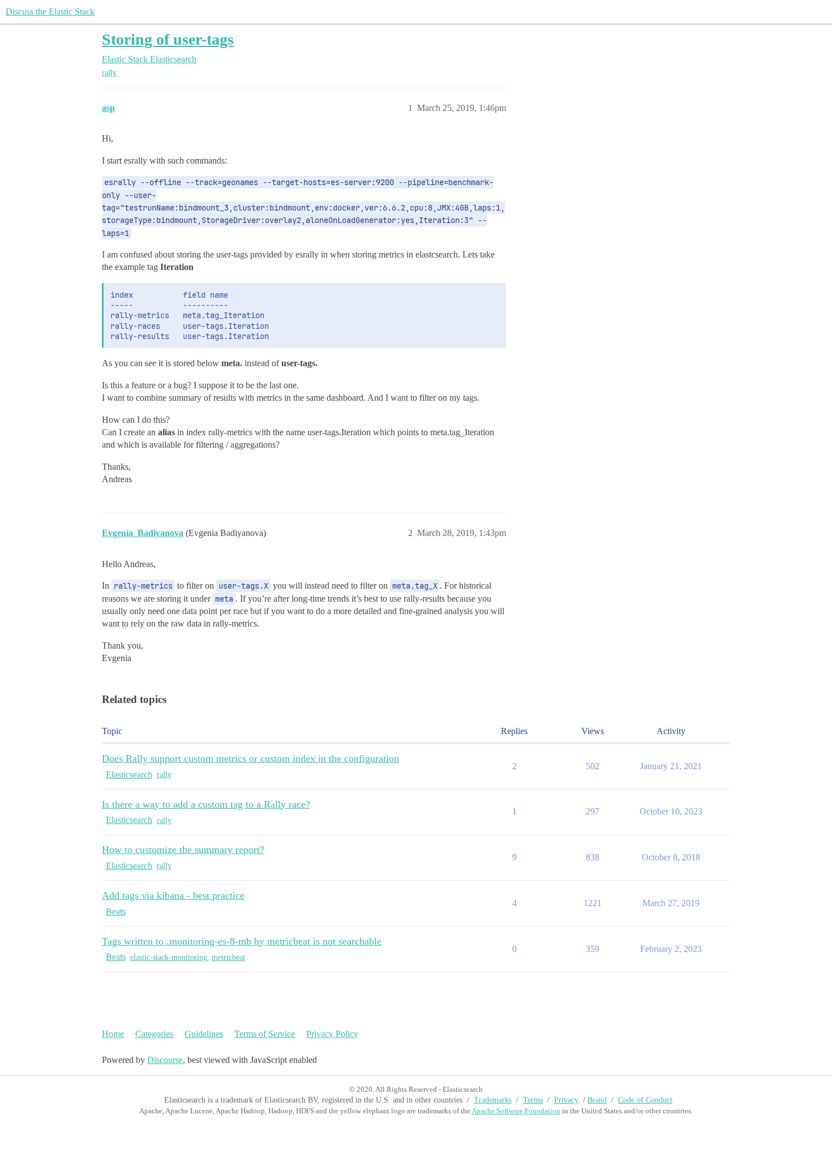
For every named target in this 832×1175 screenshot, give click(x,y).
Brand (597, 1100)
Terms (533, 1100)
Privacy (566, 1100)
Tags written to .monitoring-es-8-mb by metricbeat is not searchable (241, 941)
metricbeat (228, 957)
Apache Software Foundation (515, 1111)
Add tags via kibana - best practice (173, 895)
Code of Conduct (645, 1100)
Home (113, 1034)
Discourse (165, 1060)
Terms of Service (264, 1034)
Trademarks (493, 1100)
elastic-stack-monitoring (168, 957)
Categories (154, 1034)
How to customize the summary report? (183, 849)
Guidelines (204, 1034)
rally (109, 72)
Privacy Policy (332, 1034)
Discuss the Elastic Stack (50, 11)
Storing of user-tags (168, 39)
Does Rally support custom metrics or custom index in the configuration (250, 758)
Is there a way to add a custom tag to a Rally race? (206, 804)
